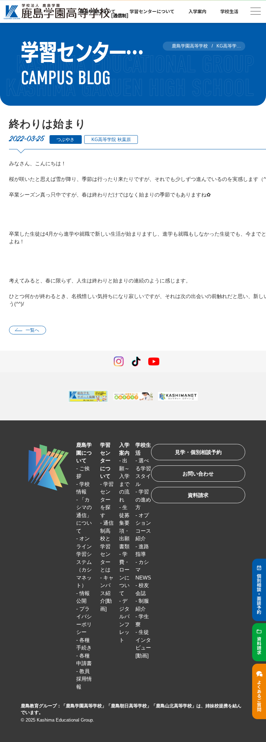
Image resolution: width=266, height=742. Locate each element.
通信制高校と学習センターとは (107, 546)
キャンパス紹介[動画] (107, 593)
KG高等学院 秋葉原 (111, 139)
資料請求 (198, 495)
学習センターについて (105, 460)
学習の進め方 (143, 499)
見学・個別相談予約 (198, 452)
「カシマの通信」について (84, 515)
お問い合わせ (198, 474)
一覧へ (32, 330)
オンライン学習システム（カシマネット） (84, 561)
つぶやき (65, 139)
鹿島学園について (84, 452)
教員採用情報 (84, 679)
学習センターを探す (107, 499)
